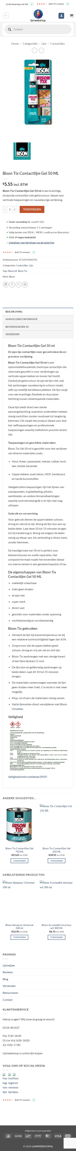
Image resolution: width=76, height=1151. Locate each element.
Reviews (8, 972)
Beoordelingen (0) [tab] (17, 326)
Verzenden (9, 985)
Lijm (43, 43)
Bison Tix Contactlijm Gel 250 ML (57, 850)
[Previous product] (41, 50)
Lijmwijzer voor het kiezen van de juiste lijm (31, 242)
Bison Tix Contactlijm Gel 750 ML (19, 850)
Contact (8, 999)
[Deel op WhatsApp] (6, 284)
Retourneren (10, 992)
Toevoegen (32, 209)
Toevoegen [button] (19, 861)
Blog (5, 979)
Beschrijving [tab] (13, 311)
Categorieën (30, 43)
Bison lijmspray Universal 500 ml (19, 927)
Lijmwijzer (9, 965)
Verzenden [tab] (12, 334)
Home (15, 43)
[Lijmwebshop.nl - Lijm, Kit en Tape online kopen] (38, 15)
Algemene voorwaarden (38, 1130)
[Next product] (34, 50)
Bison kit (12, 271)
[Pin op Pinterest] (25, 284)
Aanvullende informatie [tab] (21, 319)
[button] (6, 15)
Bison (12, 276)
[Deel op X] (19, 284)
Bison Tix (22, 271)
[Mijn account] (61, 16)
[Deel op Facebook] (12, 284)
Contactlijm (57, 43)
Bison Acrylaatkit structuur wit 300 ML (57, 927)
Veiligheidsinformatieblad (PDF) (27, 776)
